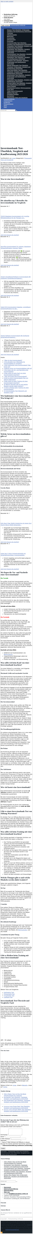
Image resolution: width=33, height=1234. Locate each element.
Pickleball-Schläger (13, 94)
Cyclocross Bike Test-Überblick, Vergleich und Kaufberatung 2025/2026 (19, 43)
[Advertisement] (16, 128)
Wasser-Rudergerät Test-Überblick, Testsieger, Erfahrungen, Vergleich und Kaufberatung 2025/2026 (18, 67)
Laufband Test (8, 997)
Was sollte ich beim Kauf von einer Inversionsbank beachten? (15, 374)
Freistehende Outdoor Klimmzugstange (19, 88)
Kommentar (4, 1134)
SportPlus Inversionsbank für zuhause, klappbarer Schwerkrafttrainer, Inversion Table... (16, 247)
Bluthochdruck (8, 654)
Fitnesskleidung (8, 104)
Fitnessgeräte (8, 28)
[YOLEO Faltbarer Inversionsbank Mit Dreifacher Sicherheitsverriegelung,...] (5, 334)
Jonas (14, 158)
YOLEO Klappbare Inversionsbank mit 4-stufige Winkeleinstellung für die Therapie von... (15, 217)
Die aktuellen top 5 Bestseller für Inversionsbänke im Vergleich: (14, 362)
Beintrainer (10, 36)
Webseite (24, 1085)
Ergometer (10, 41)
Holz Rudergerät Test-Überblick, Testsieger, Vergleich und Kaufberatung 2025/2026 (17, 1101)
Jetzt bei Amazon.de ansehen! (10, 235)
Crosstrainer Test (9, 995)
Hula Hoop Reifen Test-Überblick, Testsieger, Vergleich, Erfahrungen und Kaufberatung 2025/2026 (18, 71)
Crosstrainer (10, 38)
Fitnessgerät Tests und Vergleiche (17, 97)
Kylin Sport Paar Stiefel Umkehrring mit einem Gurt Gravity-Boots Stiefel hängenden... (16, 524)
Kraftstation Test (9, 992)
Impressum (7, 1187)
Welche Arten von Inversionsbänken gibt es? (18, 368)
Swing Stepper (11, 86)
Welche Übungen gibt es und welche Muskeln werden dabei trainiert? (16, 385)
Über (5, 107)
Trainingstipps (8, 101)
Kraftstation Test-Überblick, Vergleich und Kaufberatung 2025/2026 (18, 58)
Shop (5, 105)
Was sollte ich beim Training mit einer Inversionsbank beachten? (16, 382)
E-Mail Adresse (6, 1138)
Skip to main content (7, 1)
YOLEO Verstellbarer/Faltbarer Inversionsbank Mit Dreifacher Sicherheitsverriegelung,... (16, 277)
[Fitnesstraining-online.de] (16, 11)
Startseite (4, 1151)
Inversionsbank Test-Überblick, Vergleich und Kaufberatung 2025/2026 (19, 54)
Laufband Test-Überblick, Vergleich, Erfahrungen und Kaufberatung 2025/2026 (18, 62)
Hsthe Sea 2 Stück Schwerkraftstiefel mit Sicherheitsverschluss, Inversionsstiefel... (13, 554)
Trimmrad (10, 33)
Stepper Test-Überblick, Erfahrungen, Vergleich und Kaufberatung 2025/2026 (19, 30)
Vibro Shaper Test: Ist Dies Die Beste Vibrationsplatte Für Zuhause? (15, 1094)
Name (3, 1136)
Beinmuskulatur (22, 930)
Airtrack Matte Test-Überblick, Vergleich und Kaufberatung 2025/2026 (19, 83)
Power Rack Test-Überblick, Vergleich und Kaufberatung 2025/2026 (17, 1107)
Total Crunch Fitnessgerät (15, 91)
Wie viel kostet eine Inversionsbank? (15, 376)
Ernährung (7, 102)
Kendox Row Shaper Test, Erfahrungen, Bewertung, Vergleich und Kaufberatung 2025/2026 (16, 1176)
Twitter (5, 1087)
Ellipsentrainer (11, 39)
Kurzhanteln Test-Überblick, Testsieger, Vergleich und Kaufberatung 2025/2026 (16, 1098)
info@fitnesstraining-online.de (18, 1193)
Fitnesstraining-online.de (17, 25)
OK (1, 1232)
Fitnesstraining (8, 1190)
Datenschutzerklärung (11, 1189)
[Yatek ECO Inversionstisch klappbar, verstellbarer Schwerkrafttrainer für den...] (5, 305)
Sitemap (3, 1205)
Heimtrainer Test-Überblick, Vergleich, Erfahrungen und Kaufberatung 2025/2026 (18, 50)
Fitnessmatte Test (9, 994)
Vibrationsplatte (12, 35)
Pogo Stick (10, 89)
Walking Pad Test (12, 93)
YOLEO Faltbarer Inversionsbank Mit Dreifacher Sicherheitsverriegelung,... (15, 336)
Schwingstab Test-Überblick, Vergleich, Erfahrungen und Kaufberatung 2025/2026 (19, 76)
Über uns (7, 1192)
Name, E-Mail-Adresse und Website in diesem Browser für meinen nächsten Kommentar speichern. (16, 1143)
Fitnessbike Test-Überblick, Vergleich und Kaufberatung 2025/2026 (19, 46)
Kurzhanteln (10, 96)
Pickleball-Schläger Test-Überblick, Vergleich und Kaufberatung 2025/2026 (17, 1172)
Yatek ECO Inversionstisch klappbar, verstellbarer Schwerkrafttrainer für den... (16, 307)
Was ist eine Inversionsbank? (13, 360)
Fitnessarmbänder (9, 99)
